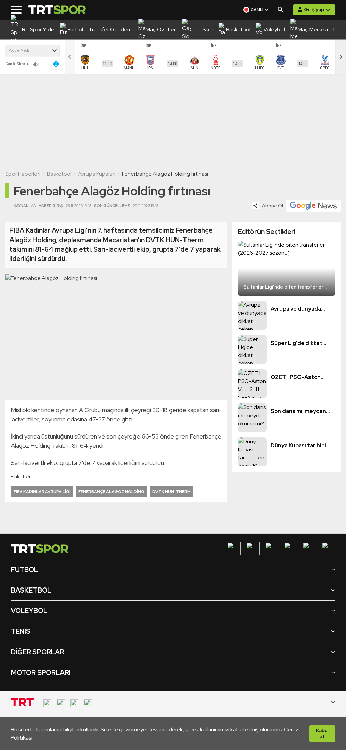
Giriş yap (314, 9)
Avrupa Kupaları (96, 173)
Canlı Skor (15, 63)
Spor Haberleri (22, 173)
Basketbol (59, 173)
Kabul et (322, 733)
